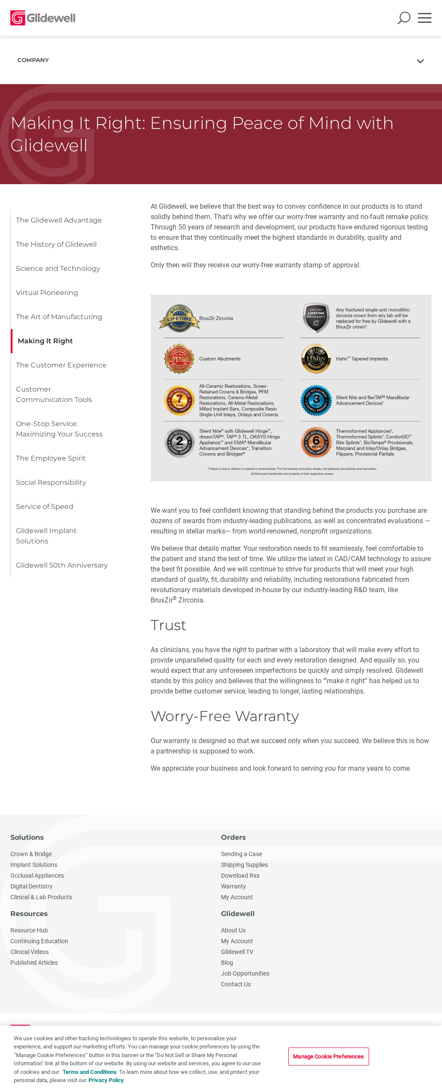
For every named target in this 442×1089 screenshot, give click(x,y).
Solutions (27, 837)
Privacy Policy (106, 1080)
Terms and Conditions (90, 1072)
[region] (221, 1057)
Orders (233, 837)
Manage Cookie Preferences (328, 1056)
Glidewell (238, 914)
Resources (29, 914)
